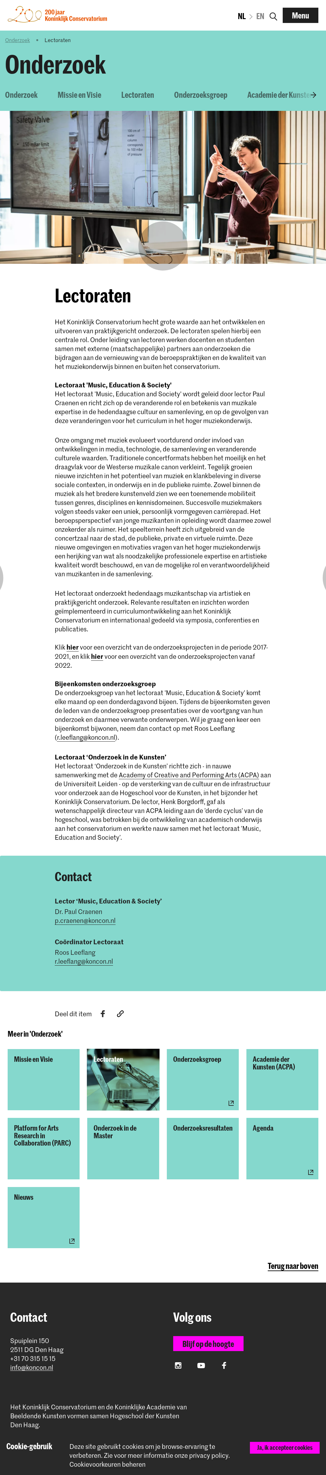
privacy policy (208, 1455)
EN (260, 16)
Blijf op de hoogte (208, 1344)
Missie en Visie (79, 94)
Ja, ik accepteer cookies (285, 1447)
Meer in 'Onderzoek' (35, 1033)
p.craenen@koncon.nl (85, 920)
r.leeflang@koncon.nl (86, 737)
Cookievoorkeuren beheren (107, 1464)
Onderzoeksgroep (200, 94)
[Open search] (273, 15)
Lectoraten (137, 94)
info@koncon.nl (31, 1367)
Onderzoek (17, 39)
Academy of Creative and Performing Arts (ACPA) (189, 775)
